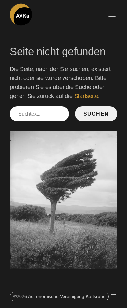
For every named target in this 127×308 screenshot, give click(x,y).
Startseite (86, 95)
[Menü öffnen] (112, 14)
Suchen (96, 114)
